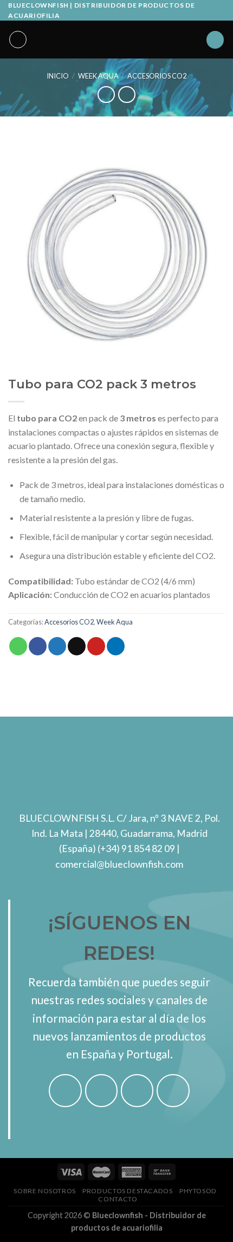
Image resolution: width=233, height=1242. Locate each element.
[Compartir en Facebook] (38, 646)
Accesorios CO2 (156, 75)
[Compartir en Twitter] (57, 646)
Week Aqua (98, 75)
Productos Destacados (127, 1191)
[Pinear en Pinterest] (96, 646)
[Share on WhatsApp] (18, 646)
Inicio (58, 75)
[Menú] (18, 39)
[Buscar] (215, 40)
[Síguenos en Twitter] (137, 1090)
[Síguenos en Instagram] (101, 1090)
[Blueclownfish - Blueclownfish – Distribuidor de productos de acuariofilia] (116, 39)
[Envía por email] (77, 646)
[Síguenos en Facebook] (65, 1090)
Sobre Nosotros (45, 1191)
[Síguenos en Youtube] (173, 1090)
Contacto (117, 1199)
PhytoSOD (198, 1191)
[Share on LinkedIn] (116, 646)
